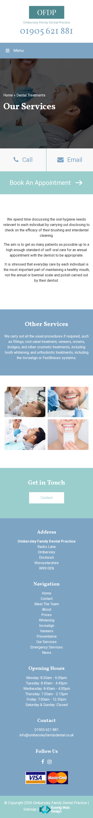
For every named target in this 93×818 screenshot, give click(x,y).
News (46, 652)
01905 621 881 (46, 31)
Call (27, 159)
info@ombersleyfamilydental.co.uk (46, 735)
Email (74, 159)
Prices (46, 615)
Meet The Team (46, 604)
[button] (19, 50)
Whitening (46, 620)
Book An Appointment (40, 182)
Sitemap (30, 809)
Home (8, 95)
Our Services (46, 642)
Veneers (46, 631)
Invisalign (46, 626)
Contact (47, 498)
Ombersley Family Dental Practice (60, 803)
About (46, 609)
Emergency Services (46, 647)
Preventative (47, 636)
